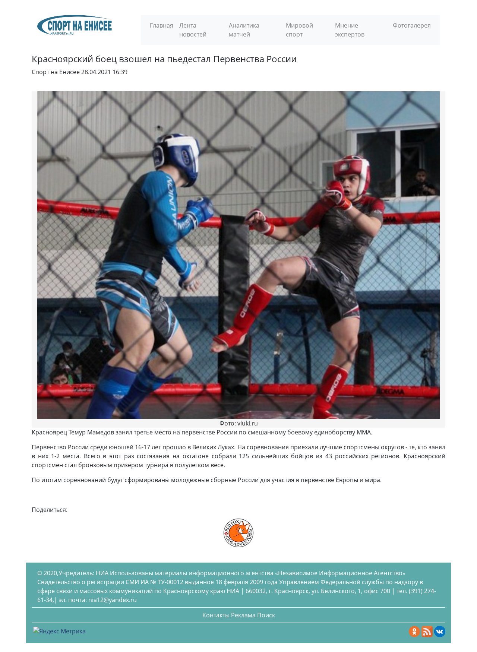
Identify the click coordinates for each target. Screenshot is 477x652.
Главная (161, 25)
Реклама (243, 615)
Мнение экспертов (349, 29)
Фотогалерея (412, 25)
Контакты (216, 615)
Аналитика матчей (244, 29)
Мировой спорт (299, 29)
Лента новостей (192, 29)
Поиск (266, 615)
